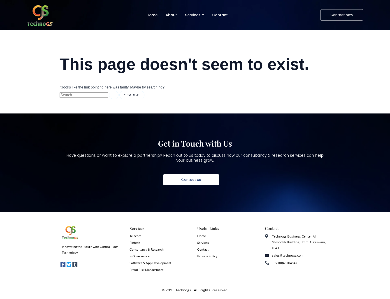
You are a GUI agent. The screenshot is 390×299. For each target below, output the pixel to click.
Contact (203, 249)
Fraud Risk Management (146, 270)
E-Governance (139, 256)
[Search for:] (89, 95)
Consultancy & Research (147, 249)
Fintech (135, 243)
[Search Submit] (113, 95)
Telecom (135, 236)
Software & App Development (150, 263)
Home (201, 236)
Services (203, 243)
